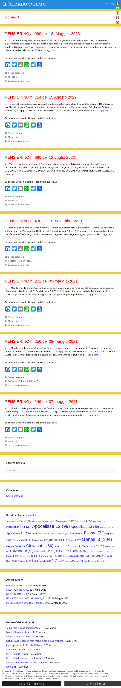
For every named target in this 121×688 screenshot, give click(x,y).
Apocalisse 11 (19, 526)
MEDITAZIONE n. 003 (17, 585)
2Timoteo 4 (83, 521)
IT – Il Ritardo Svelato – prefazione (24, 658)
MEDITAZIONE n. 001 (17, 594)
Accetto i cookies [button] (31, 684)
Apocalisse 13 (85, 527)
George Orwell (16, 546)
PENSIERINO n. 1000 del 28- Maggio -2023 (28, 598)
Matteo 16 (65, 555)
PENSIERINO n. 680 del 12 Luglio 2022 (40, 157)
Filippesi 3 (19, 540)
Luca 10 (79, 551)
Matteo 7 (47, 556)
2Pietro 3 (48, 521)
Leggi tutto (50, 50)
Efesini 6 (76, 533)
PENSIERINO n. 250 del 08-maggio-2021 (41, 341)
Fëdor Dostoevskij (36, 540)
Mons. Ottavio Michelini (18, 632)
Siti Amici (11, 666)
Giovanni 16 (14, 381)
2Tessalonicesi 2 (64, 521)
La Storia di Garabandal (18, 636)
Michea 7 (12, 77)
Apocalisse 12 (15, 260)
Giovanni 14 (76, 546)
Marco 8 (12, 556)
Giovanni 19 (21, 551)
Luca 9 (65, 551)
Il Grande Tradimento (17, 649)
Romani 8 (24, 561)
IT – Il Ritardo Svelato (17, 654)
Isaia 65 (39, 551)
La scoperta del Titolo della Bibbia (23, 645)
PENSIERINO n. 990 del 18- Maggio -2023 (42, 33)
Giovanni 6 (60, 546)
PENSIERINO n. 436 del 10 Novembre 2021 (44, 221)
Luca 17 (93, 551)
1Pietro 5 (36, 521)
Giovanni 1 (39, 546)
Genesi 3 (97, 539)
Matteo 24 (104, 555)
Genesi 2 (74, 540)
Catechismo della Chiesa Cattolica (49, 533)
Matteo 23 (85, 555)
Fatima (94, 533)
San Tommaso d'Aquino (96, 561)
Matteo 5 (30, 556)
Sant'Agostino (44, 560)
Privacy (81, 673)
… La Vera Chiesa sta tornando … (23, 628)
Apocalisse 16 (107, 527)
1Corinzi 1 (12, 521)
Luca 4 (24, 381)
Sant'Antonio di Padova (70, 561)
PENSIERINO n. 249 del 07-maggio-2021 (41, 401)
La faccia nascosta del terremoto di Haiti (26, 662)
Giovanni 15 (94, 546)
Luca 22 (103, 551)
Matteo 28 (11, 561)
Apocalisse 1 (99, 521)
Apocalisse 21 (18, 533)
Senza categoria (16, 73)
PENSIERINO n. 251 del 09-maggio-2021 (41, 281)
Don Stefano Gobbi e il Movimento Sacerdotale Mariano (34, 640)
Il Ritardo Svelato (24, 4)
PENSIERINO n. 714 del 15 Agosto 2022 (41, 97)
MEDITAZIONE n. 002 (17, 589)
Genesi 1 (57, 540)
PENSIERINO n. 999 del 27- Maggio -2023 (28, 602)
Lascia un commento (18, 81)
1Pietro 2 (24, 521)
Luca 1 (51, 551)
